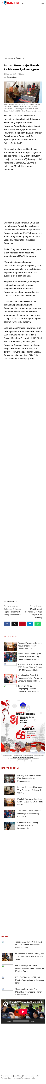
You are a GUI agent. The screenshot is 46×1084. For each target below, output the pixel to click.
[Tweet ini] (15, 624)
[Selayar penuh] (41, 1021)
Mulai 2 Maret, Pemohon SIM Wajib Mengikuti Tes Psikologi (33, 612)
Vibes (34, 1078)
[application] (23, 1011)
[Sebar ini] (7, 624)
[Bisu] (37, 1021)
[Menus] (43, 3)
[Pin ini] (22, 624)
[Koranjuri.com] (12, 3)
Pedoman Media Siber (31, 1076)
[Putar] (4, 1021)
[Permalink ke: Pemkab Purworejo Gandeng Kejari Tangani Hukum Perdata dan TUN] (10, 646)
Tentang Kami (6, 1078)
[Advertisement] (23, 31)
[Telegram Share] (30, 624)
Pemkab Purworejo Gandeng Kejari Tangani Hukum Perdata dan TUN (30, 646)
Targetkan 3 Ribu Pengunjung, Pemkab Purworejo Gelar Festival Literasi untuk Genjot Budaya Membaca (30, 691)
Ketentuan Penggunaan (21, 1078)
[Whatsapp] (37, 624)
